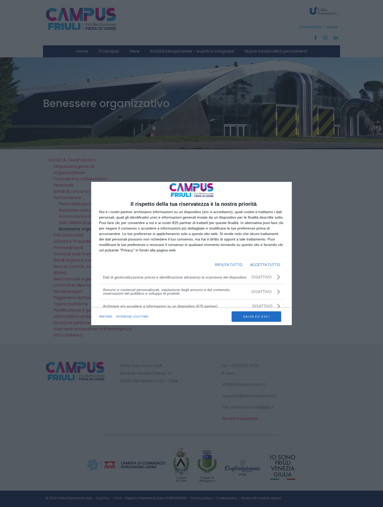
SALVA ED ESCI (256, 316)
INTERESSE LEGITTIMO (132, 316)
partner (105, 316)
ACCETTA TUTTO (265, 265)
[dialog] (191, 253)
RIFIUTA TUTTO (228, 265)
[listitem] (191, 306)
